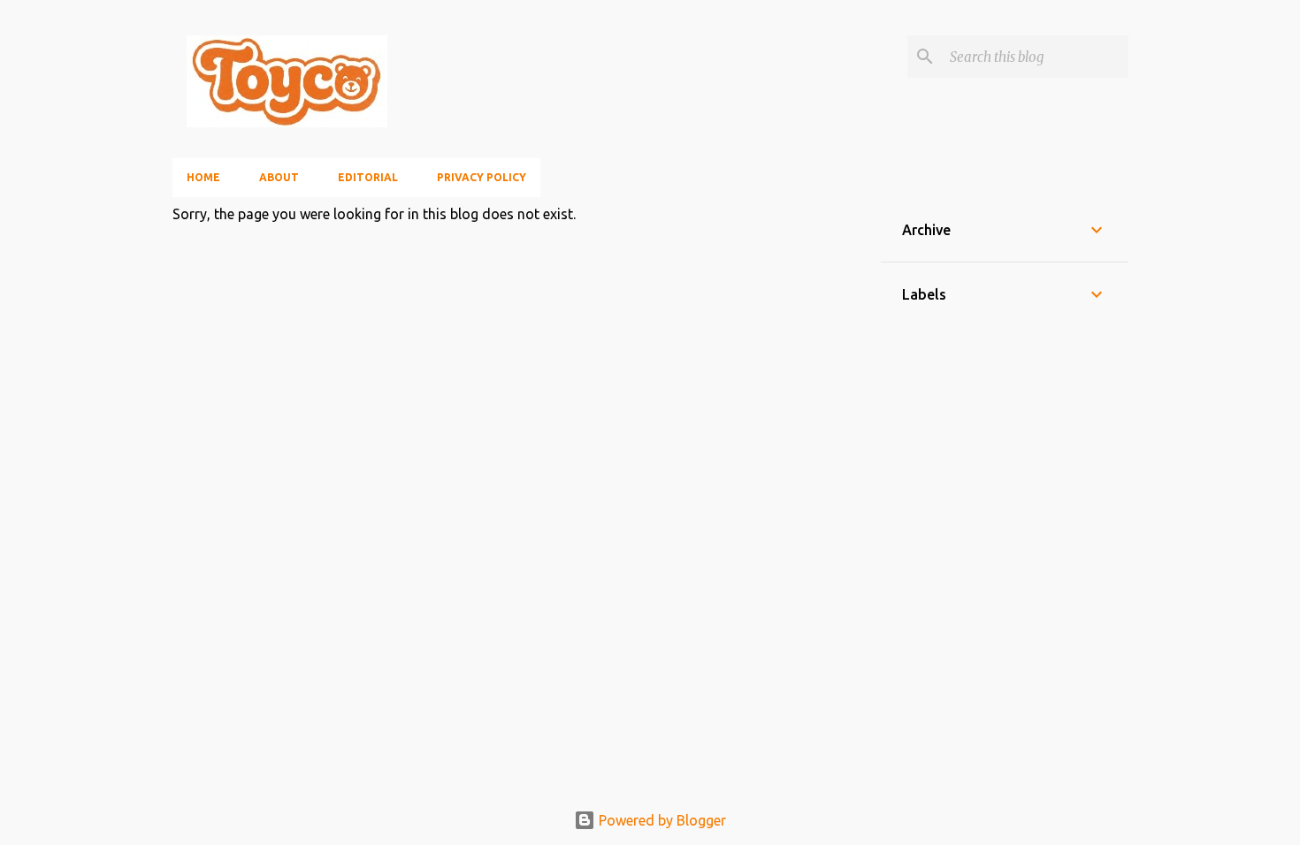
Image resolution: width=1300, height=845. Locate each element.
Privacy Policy (481, 177)
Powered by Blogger (660, 820)
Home (203, 177)
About (279, 177)
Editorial (368, 177)
